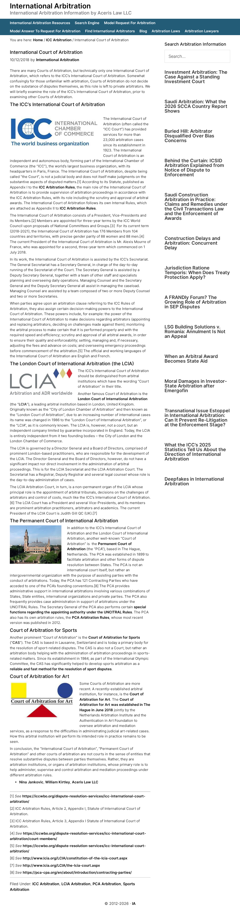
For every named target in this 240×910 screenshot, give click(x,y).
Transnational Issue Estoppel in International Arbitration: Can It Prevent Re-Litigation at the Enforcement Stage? (197, 417)
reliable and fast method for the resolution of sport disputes (61, 669)
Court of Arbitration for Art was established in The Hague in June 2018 (114, 704)
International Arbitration (50, 6)
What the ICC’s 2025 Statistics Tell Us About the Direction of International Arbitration (195, 452)
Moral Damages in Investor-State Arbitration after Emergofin (196, 385)
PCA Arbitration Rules (90, 617)
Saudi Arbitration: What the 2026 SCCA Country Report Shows (196, 106)
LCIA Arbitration (75, 883)
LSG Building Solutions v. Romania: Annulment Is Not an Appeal (195, 331)
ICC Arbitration (45, 883)
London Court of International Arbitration (112, 399)
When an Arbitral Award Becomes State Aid (191, 359)
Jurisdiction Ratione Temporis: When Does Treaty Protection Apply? (197, 272)
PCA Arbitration (107, 883)
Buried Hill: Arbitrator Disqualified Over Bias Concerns (189, 135)
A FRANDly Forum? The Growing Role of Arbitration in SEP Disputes (195, 302)
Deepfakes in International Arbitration (194, 481)
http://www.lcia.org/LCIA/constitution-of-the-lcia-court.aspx (75, 858)
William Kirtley (57, 782)
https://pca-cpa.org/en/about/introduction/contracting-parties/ (77, 872)
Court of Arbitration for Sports (114, 637)
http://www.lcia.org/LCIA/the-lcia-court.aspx (61, 865)
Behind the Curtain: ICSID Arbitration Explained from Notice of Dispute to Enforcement (194, 167)
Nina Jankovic (31, 782)
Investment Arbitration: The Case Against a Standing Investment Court (196, 76)
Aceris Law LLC (85, 782)
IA (134, 903)
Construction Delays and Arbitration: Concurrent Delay (192, 243)
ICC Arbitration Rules (57, 187)
